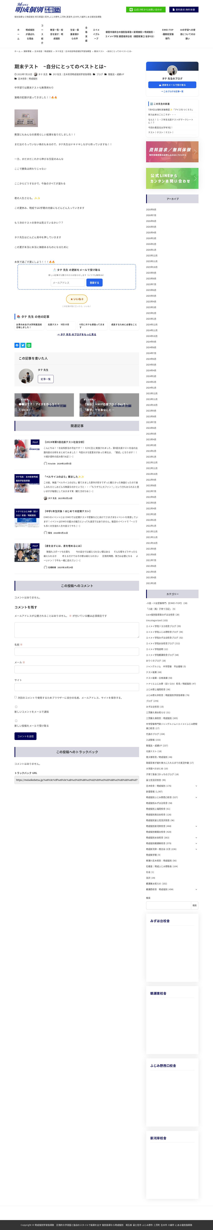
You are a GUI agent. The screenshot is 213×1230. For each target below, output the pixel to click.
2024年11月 (152, 330)
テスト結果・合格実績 (157, 677)
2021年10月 (152, 542)
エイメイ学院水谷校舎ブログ (160, 643)
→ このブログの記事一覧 (172, 91)
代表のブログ (152, 734)
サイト (18, 680)
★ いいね (76, 299)
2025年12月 (152, 255)
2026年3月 (151, 238)
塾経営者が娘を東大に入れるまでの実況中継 (167, 762)
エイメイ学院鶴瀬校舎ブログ (160, 654)
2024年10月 (152, 336)
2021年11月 (152, 537)
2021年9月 (151, 548)
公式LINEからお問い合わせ (148, 9)
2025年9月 (151, 272)
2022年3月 (151, 514)
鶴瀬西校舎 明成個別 (157, 889)
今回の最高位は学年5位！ (160, 127)
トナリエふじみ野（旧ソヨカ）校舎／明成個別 (168, 683)
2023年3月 (151, 445)
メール (20, 662)
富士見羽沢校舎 (153, 780)
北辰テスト (151, 751)
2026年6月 (151, 221)
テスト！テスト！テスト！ (161, 132)
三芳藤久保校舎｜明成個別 (159, 718)
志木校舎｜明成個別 (27, 78)
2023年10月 (152, 404)
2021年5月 (151, 571)
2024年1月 (151, 387)
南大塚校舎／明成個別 (157, 757)
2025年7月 (151, 284)
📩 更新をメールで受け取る (172, 84)
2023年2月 (151, 450)
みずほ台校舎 (152, 706)
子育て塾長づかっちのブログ (160, 774)
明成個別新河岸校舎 (155, 826)
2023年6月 (151, 427)
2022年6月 (151, 496)
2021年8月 (151, 554)
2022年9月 (151, 479)
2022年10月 (152, 473)
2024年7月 (151, 353)
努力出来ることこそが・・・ (162, 114)
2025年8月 (151, 278)
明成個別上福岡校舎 (155, 808)
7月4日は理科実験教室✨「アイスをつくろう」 (171, 109)
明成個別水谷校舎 (154, 837)
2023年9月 (151, 410)
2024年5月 (151, 364)
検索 (148, 897)
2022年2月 (151, 519)
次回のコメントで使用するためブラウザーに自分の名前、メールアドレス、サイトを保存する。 (70, 697)
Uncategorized (154, 620)
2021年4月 (151, 577)
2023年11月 (152, 399)
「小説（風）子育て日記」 (159, 608)
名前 (19, 644)
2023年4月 (151, 439)
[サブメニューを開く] (196, 786)
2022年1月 (151, 525)
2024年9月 (151, 341)
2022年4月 (151, 508)
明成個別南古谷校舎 (155, 814)
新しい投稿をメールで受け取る (32, 725)
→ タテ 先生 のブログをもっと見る (76, 334)
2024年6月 (151, 358)
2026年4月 (151, 232)
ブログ (100, 74)
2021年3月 (151, 583)
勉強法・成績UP (116, 74)
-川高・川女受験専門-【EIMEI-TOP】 (164, 603)
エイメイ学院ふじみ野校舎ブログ (162, 631)
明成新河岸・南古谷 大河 (158, 849)
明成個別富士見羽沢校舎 (158, 820)
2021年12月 (152, 531)
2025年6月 (151, 290)
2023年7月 (151, 422)
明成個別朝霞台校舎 (155, 831)
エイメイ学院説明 (154, 649)
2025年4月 (151, 301)
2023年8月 (151, 416)
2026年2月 (151, 244)
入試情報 (150, 739)
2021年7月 (151, 560)
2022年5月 (151, 502)
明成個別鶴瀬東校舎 (155, 843)
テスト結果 (151, 672)
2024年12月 (152, 324)
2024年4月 (151, 370)
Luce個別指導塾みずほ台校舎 (160, 614)
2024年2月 (151, 381)
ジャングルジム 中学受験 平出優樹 (164, 666)
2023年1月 (151, 456)
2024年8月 (151, 347)
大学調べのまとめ (154, 768)
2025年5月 (151, 295)
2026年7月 (151, 215)
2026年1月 (151, 249)
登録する (94, 282)
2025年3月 (151, 307)
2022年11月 (152, 468)
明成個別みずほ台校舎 (157, 803)
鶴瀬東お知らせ (153, 883)
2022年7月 (151, 491)
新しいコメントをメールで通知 (32, 711)
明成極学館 (151, 854)
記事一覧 (46, 379)
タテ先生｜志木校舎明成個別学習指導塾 (72, 74)
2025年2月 (151, 313)
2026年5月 (151, 226)
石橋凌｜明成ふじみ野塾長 (159, 866)
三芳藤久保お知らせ (155, 712)
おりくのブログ (153, 660)
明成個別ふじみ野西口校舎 (159, 797)
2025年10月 (152, 267)
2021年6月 (151, 565)
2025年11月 (152, 261)
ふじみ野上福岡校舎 (155, 689)
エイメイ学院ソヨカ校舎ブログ (161, 626)
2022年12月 (152, 462)
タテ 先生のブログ (172, 78)
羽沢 (148, 877)
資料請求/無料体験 (185, 9)
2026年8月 (151, 209)
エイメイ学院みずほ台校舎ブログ (162, 637)
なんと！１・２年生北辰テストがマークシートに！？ (170, 121)
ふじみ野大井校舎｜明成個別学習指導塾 (165, 695)
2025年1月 (151, 318)
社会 (148, 872)
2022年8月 (151, 485)
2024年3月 (151, 376)
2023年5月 (151, 433)
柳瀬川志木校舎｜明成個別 (159, 860)
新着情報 (150, 791)
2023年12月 (152, 393)
